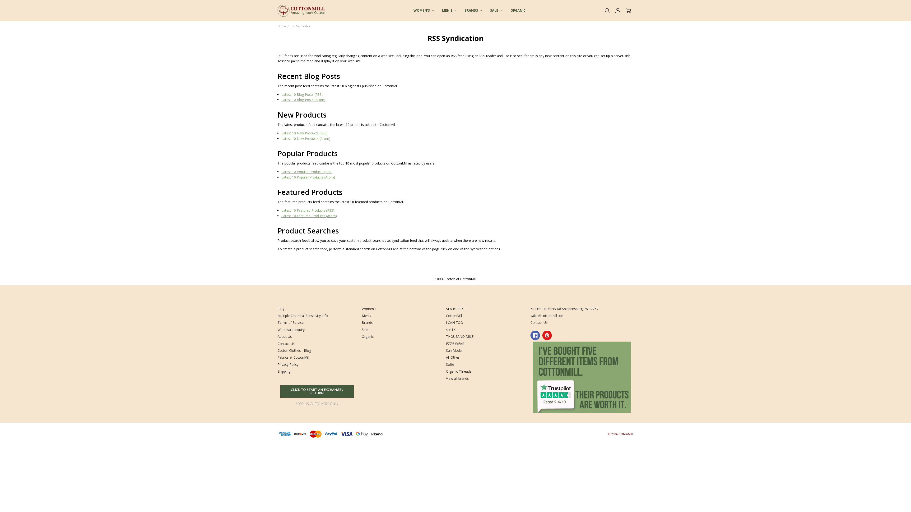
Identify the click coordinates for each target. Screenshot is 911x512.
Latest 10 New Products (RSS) (304, 133)
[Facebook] (535, 335)
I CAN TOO (454, 322)
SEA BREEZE (455, 308)
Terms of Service (291, 322)
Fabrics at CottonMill (293, 357)
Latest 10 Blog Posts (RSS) (302, 94)
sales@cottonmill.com (547, 315)
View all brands (457, 378)
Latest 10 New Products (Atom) (305, 138)
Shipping (284, 371)
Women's (422, 10)
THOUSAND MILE (460, 336)
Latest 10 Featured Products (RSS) (307, 210)
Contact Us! (539, 322)
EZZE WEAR (455, 343)
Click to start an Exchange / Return (317, 391)
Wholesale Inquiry (291, 329)
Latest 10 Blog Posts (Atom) (303, 99)
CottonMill (454, 315)
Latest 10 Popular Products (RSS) (306, 171)
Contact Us (286, 343)
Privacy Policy (288, 364)
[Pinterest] (547, 335)
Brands (472, 10)
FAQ (281, 308)
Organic (518, 10)
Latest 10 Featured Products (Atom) (309, 216)
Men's (447, 10)
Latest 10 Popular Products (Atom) (308, 177)
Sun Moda (454, 350)
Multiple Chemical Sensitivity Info (303, 315)
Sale (494, 10)
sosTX (451, 329)
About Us (285, 336)
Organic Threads (458, 371)
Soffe (450, 364)
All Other (452, 357)
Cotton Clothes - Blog (294, 350)
